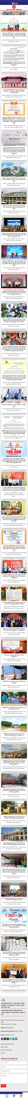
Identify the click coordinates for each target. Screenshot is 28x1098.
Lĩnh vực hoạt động (6, 1050)
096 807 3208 (18, 1031)
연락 (18, 1093)
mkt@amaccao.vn (10, 1035)
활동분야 (14, 1093)
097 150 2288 (9, 1027)
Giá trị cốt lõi (4, 1047)
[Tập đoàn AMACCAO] (14, 7)
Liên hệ (3, 1053)
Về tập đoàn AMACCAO (7, 1044)
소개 (10, 1093)
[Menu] (26, 7)
